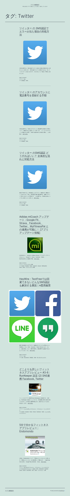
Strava (20, 267)
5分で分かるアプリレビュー (29, 467)
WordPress (61, 490)
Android (22, 265)
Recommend (26, 357)
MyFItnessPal (44, 265)
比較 (45, 470)
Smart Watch (28, 470)
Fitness (31, 265)
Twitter (27, 80)
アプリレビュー (40, 408)
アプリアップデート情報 (28, 264)
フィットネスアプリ (45, 467)
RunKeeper (39, 411)
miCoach (39, 265)
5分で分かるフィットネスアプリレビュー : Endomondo (33, 428)
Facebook (27, 265)
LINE (22, 357)
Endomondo (41, 468)
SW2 (33, 470)
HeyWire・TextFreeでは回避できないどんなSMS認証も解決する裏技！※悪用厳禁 (35, 282)
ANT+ (37, 468)
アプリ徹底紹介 (35, 4)
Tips (24, 139)
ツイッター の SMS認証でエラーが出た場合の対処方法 (34, 31)
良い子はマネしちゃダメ (41, 357)
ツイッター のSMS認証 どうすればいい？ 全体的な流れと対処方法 (34, 156)
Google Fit (35, 265)
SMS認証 (23, 80)
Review (34, 411)
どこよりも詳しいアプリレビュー (30, 408)
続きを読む (25, 134)
